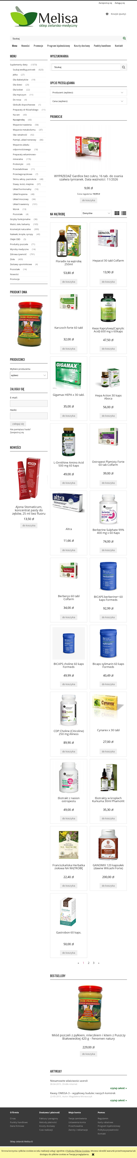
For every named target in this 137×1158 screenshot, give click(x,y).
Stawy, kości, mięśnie (23, 184)
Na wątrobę (19, 119)
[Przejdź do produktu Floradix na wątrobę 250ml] (68, 241)
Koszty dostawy (47, 1125)
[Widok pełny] (123, 213)
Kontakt (102, 1133)
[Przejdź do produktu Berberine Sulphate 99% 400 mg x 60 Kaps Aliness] (108, 509)
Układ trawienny (21, 204)
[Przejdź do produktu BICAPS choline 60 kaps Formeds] (68, 643)
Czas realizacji (46, 1129)
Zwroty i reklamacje (78, 1129)
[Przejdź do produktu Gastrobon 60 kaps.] (68, 912)
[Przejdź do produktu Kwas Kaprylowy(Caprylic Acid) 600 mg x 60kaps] (108, 308)
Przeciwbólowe (20, 169)
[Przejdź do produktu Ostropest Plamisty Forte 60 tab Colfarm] (108, 441)
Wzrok (16, 209)
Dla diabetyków (20, 79)
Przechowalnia (75, 1125)
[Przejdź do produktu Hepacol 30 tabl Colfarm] (108, 240)
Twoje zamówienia (77, 1118)
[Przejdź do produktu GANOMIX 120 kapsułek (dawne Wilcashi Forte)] (108, 844)
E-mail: (14, 397)
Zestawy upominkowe (21, 264)
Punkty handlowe (19, 1122)
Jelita (15, 74)
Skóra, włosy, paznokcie (24, 179)
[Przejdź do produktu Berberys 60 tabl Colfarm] (68, 576)
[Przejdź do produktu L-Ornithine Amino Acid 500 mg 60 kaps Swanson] (68, 442)
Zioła (12, 259)
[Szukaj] (124, 38)
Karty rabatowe (105, 1122)
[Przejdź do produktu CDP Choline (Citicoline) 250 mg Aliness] (68, 710)
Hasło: (13, 409)
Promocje (15, 279)
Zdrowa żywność (18, 254)
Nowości (14, 274)
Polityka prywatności (108, 1129)
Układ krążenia (20, 194)
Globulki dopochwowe (24, 104)
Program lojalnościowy (109, 1125)
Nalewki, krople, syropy (21, 234)
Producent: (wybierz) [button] (62, 92)
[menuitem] (14, 45)
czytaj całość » (118, 1088)
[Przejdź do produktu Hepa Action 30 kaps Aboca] (108, 375)
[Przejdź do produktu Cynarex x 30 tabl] (108, 710)
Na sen (16, 114)
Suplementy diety (19, 64)
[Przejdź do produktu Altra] (68, 509)
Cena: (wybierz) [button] (59, 101)
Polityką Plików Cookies (78, 1150)
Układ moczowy (21, 199)
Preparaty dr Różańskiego (25, 109)
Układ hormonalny (22, 189)
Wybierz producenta (20, 369)
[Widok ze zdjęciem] (117, 213)
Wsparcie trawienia (22, 124)
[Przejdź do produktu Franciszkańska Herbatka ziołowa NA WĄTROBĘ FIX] (68, 844)
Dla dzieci (17, 84)
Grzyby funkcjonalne (20, 219)
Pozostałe (18, 214)
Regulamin (103, 1118)
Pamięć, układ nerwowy (24, 139)
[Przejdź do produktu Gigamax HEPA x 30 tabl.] (68, 374)
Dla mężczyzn (19, 94)
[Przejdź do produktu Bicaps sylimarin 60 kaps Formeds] (108, 643)
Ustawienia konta (77, 1122)
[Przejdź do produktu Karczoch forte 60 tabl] (68, 307)
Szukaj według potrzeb (24, 69)
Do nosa (17, 99)
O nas (13, 1118)
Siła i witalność (20, 134)
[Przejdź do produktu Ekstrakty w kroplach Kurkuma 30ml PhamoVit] (108, 777)
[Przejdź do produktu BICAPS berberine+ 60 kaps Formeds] (108, 576)
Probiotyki (18, 164)
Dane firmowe (17, 1125)
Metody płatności (48, 1122)
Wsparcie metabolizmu (24, 129)
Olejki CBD (15, 239)
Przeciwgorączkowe (22, 174)
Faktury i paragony (48, 1118)
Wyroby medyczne (19, 249)
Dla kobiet (18, 89)
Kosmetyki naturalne (20, 229)
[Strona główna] (44, 18)
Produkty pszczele (19, 244)
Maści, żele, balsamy (20, 224)
